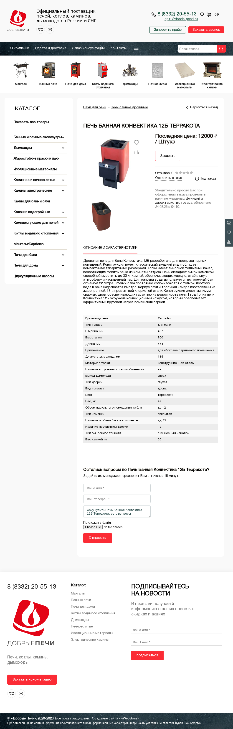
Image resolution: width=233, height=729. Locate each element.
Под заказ (208, 178)
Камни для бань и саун (32, 201)
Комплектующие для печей (36, 222)
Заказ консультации (88, 48)
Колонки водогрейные (32, 212)
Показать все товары (31, 122)
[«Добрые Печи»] (18, 21)
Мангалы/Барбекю (29, 244)
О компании (19, 48)
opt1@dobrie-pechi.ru (181, 19)
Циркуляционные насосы (34, 276)
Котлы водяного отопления (36, 233)
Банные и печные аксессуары (38, 137)
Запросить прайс (168, 29)
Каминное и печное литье (34, 180)
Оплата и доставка (50, 48)
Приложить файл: (97, 522)
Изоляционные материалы (35, 169)
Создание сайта (105, 718)
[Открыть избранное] (202, 14)
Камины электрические (33, 190)
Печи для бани (25, 255)
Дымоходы (23, 148)
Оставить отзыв (168, 178)
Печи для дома (26, 265)
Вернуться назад (204, 107)
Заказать (167, 155)
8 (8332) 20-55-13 (177, 14)
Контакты (119, 48)
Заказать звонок (206, 29)
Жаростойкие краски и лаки (36, 158)
